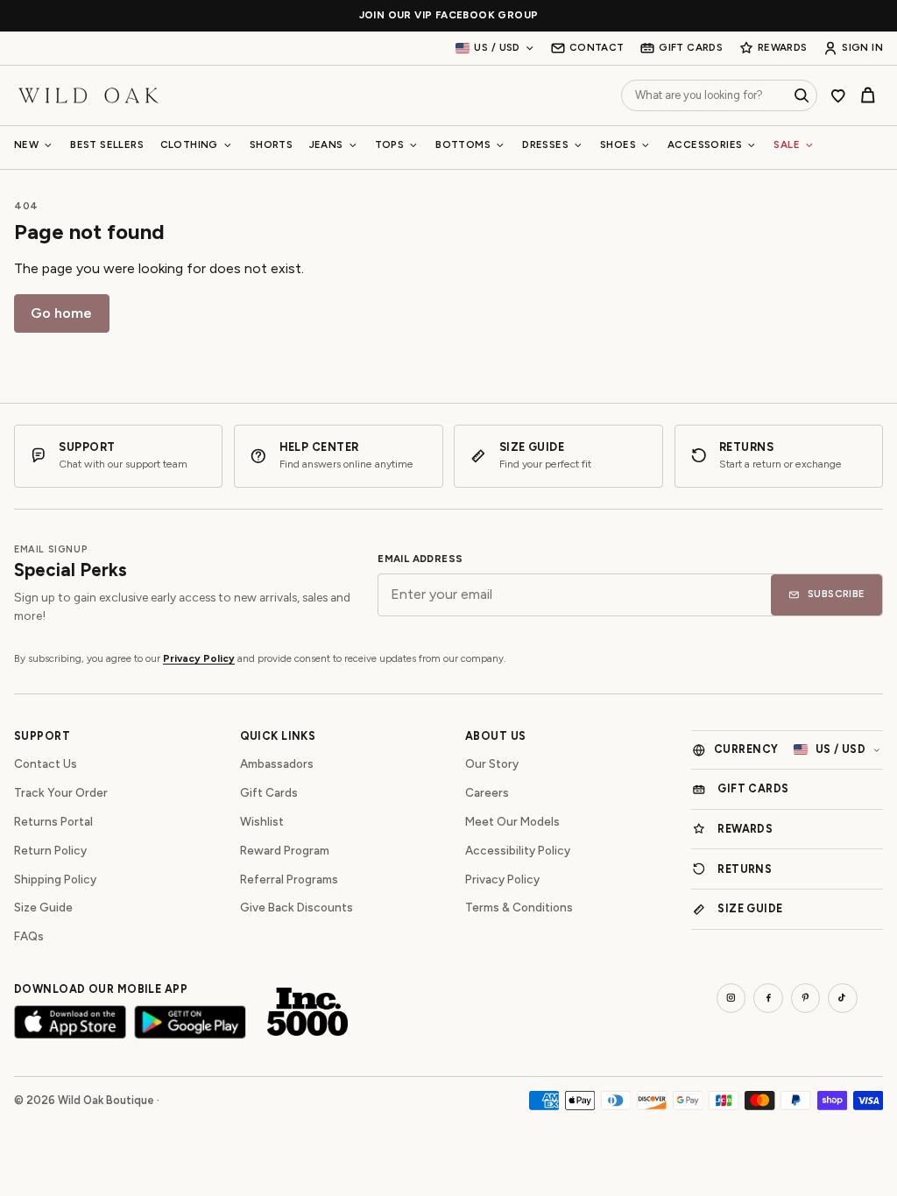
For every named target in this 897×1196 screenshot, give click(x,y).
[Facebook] (768, 998)
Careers (487, 792)
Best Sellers (107, 144)
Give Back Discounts (296, 907)
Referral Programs (289, 879)
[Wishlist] (838, 95)
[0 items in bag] (868, 95)
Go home (61, 313)
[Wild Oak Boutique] (88, 95)
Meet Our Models (512, 821)
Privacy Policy (199, 658)
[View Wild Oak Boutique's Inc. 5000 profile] (307, 1012)
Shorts (271, 144)
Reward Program (284, 850)
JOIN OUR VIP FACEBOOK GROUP (449, 15)
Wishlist (262, 821)
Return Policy (50, 850)
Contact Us (45, 763)
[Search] (802, 95)
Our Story (492, 763)
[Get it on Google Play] (190, 1022)
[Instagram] (731, 998)
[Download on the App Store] (70, 1022)
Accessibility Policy (517, 850)
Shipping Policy (55, 879)
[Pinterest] (806, 998)
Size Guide (43, 907)
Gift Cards (269, 792)
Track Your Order (61, 792)
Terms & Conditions (519, 907)
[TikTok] (843, 998)
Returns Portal (53, 821)
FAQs (29, 936)
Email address (420, 559)
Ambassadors (277, 763)
